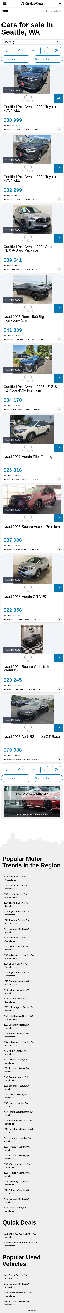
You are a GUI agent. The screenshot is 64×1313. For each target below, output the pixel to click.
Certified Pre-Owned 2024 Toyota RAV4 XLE (30, 108)
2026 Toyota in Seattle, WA (16, 922)
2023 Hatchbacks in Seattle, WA (18, 1017)
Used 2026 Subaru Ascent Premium (32, 526)
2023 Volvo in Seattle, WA (16, 1061)
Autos (4, 10)
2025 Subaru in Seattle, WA (16, 991)
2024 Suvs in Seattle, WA (15, 887)
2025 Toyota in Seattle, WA (16, 913)
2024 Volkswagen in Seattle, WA (19, 1044)
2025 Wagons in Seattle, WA (17, 1166)
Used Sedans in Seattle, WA (16, 1285)
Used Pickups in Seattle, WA (17, 1303)
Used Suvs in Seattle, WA (15, 1277)
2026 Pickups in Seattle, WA (17, 1174)
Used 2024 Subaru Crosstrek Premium (26, 668)
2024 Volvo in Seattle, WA (16, 1096)
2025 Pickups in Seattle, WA (17, 1157)
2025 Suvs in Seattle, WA (15, 878)
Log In (49, 10)
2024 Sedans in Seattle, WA (16, 930)
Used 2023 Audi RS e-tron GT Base (32, 736)
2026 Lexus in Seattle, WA (16, 1105)
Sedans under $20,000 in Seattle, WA (21, 1244)
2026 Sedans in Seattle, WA (16, 1087)
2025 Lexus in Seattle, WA (16, 1000)
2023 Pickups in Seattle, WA (17, 1148)
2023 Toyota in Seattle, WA (16, 974)
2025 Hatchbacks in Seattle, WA (18, 1122)
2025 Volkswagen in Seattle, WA (19, 956)
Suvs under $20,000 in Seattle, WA (20, 1235)
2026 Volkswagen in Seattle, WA (19, 1183)
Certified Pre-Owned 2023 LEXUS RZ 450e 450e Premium (30, 388)
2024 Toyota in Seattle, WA (16, 904)
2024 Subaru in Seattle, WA (16, 1035)
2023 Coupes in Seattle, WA (16, 1200)
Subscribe (58, 10)
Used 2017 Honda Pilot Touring (28, 456)
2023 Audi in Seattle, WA (15, 1052)
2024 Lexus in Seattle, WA (16, 965)
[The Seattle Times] (32, 3)
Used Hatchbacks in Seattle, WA (18, 1294)
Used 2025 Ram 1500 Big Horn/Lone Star (24, 318)
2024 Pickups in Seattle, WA (17, 1070)
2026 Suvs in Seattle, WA (15, 939)
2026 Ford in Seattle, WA (15, 1209)
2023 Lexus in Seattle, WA (16, 948)
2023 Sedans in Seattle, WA (16, 1026)
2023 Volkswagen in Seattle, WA (19, 1009)
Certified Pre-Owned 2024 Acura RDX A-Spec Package (29, 248)
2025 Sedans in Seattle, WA (16, 983)
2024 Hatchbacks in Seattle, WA (18, 1113)
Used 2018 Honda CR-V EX (25, 596)
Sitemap (32, 1311)
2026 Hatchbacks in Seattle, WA (18, 1131)
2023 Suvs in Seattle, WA (15, 896)
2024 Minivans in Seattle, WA (17, 1139)
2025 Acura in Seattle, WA (16, 1078)
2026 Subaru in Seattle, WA (16, 1192)
